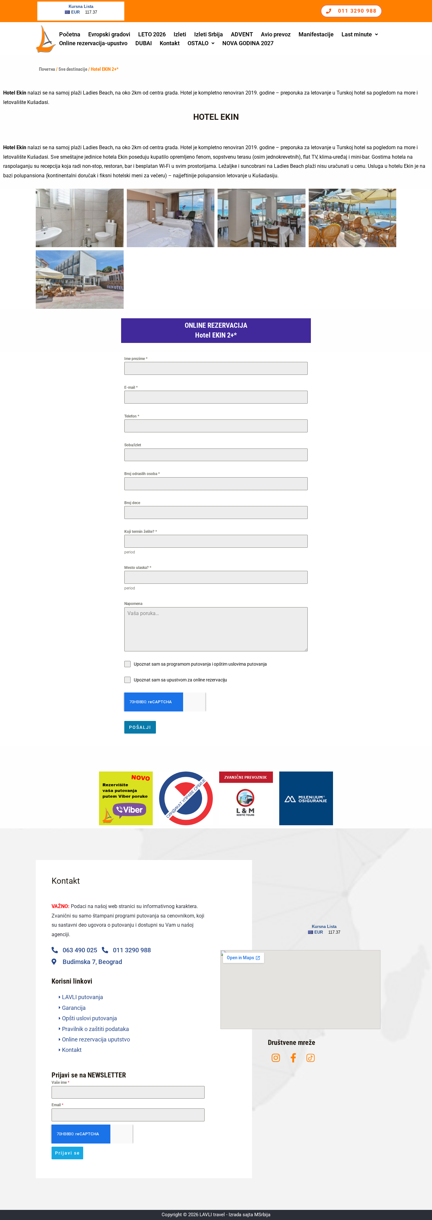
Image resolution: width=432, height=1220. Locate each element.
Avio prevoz (276, 34)
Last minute (357, 34)
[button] (359, 34)
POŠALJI (140, 727)
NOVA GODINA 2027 (248, 43)
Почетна (47, 69)
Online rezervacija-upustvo (93, 43)
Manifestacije (316, 34)
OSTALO (198, 43)
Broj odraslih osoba (142, 474)
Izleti (180, 34)
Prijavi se (67, 1153)
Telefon (131, 416)
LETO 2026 (152, 34)
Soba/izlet (132, 445)
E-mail (131, 387)
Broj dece (132, 503)
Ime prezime (135, 359)
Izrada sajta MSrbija (249, 1214)
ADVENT (242, 34)
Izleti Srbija (208, 34)
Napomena (133, 603)
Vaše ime (60, 1082)
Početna (69, 34)
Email (57, 1105)
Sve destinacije (73, 69)
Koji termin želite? (140, 531)
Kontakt (170, 43)
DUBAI (143, 43)
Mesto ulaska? (137, 567)
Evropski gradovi (109, 34)
